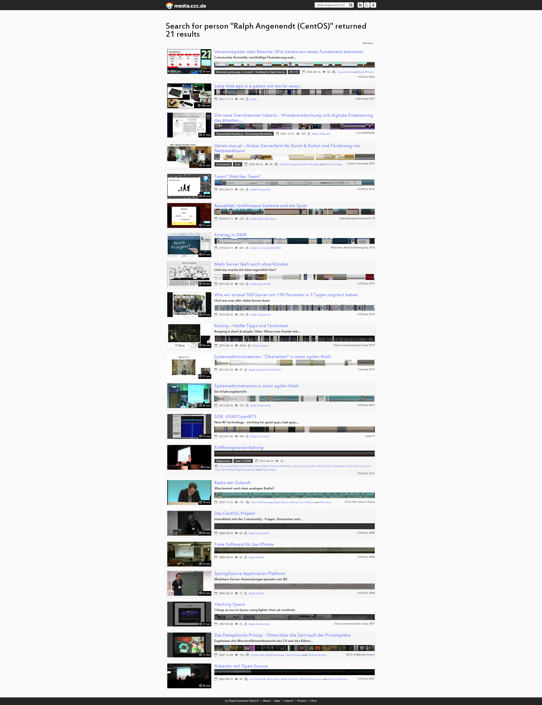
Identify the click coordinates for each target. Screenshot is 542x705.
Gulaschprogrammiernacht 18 (357, 218)
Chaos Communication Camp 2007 (354, 623)
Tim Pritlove (306, 502)
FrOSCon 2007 (366, 678)
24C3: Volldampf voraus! (360, 654)
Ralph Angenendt (260, 189)
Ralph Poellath (289, 679)
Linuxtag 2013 (366, 369)
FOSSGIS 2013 (366, 473)
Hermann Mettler (281, 466)
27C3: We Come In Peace (360, 502)
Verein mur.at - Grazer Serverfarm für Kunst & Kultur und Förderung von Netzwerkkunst (287, 149)
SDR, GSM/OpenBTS (235, 417)
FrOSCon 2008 (366, 533)
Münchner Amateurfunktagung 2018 (353, 247)
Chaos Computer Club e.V (243, 700)
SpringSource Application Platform (249, 574)
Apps (277, 700)
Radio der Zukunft (232, 483)
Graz (237, 164)
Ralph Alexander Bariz (263, 218)
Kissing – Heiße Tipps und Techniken (251, 326)
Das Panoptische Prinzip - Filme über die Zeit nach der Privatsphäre (282, 635)
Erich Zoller (246, 466)
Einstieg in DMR (230, 235)
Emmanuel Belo (229, 466)
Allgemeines (223, 461)
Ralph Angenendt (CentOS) (265, 369)
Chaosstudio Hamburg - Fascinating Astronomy (244, 134)
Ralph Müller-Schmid (285, 502)
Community (223, 164)
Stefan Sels (257, 655)
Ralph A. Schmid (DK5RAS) (265, 248)
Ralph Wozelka (310, 164)
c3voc (313, 700)
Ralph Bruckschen (259, 624)
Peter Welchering (261, 502)
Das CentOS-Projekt (234, 514)
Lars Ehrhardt (258, 679)
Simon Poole (268, 469)
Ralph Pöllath (256, 557)
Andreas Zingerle (290, 164)
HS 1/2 (294, 72)
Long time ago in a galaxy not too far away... (258, 86)
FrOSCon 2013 (366, 405)
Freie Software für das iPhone (244, 544)
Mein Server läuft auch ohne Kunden (251, 264)
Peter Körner (354, 466)
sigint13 (370, 436)
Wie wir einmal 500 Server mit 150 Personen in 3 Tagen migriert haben (286, 295)
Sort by (367, 43)
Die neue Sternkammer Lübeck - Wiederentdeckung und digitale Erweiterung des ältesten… (293, 118)
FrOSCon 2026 (366, 77)
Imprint (288, 700)
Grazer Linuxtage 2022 (361, 163)
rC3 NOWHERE (365, 133)
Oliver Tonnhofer (336, 466)
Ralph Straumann (245, 469)
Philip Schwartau (337, 679)
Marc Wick (317, 466)
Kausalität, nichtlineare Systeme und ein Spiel (260, 206)
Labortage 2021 (365, 98)
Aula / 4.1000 (243, 461)
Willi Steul (325, 502)
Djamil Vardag (333, 164)
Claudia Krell (344, 72)
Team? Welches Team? (237, 177)
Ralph (253, 99)
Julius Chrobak (301, 466)
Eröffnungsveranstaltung (239, 448)
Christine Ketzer (317, 655)
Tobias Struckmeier (310, 679)
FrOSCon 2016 (366, 189)
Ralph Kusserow (274, 655)
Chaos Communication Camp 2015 (354, 345)
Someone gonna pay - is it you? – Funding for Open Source (250, 72)
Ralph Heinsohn (321, 134)
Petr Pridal (227, 469)
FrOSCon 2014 (366, 314)
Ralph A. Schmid (259, 436)
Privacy (301, 700)
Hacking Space (229, 604)
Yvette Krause (293, 655)
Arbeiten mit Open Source (241, 666)
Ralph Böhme (365, 72)
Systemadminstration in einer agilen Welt (256, 386)
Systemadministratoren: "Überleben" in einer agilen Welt (272, 357)
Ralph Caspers (260, 345)
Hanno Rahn (261, 466)
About (266, 700)
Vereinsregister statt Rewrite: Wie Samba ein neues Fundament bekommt (288, 52)
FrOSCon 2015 (366, 283)
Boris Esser (273, 679)
